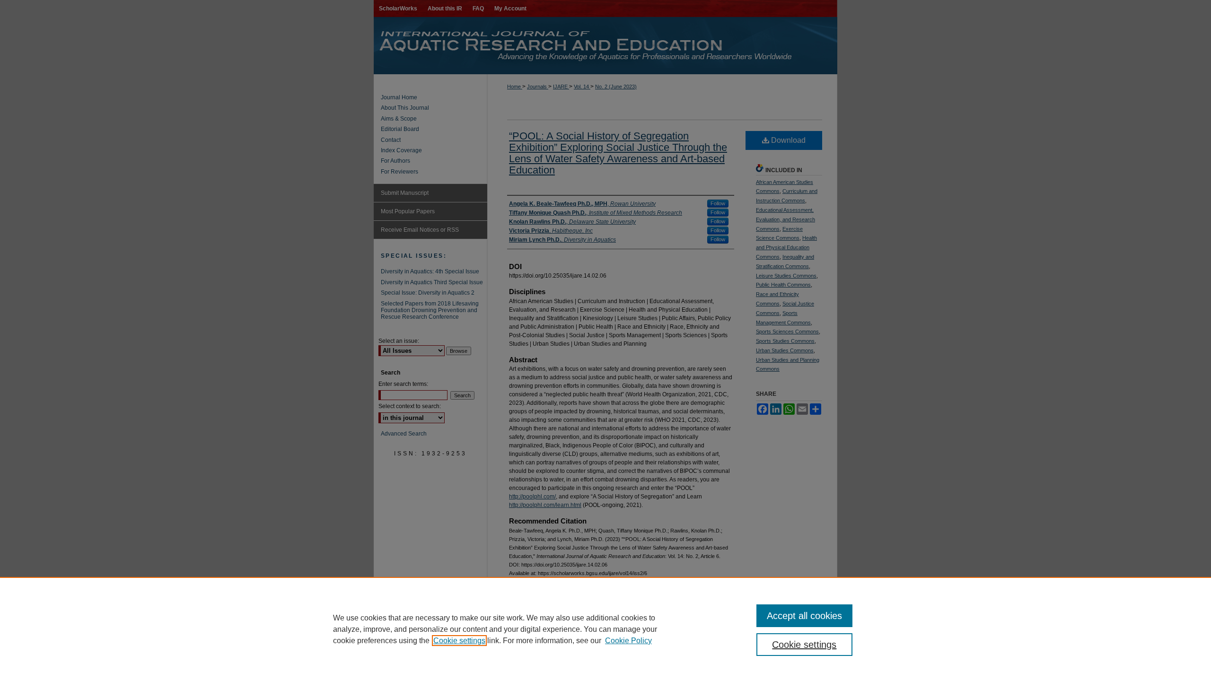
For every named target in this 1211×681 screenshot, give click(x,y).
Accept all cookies (804, 616)
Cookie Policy (628, 641)
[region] (605, 629)
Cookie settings (459, 641)
